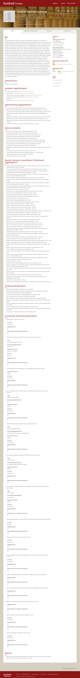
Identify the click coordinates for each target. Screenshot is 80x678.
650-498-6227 (56, 45)
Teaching (49, 31)
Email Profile (72, 11)
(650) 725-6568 (56, 55)
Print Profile (63, 11)
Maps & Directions (26, 674)
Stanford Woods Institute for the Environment (23, 93)
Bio (12, 31)
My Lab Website (56, 85)
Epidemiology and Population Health (33, 95)
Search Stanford (35, 674)
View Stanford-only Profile (69, 13)
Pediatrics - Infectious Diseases (25, 91)
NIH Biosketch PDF (57, 83)
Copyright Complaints (53, 674)
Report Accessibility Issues (69, 668)
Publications (67, 31)
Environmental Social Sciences (32, 97)
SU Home (18, 674)
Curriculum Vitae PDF (57, 80)
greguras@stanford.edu (58, 44)
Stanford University (8, 675)
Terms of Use (44, 674)
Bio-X (12, 98)
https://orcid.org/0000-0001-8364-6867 (66, 72)
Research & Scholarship (31, 31)
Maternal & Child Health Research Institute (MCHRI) (22, 100)
